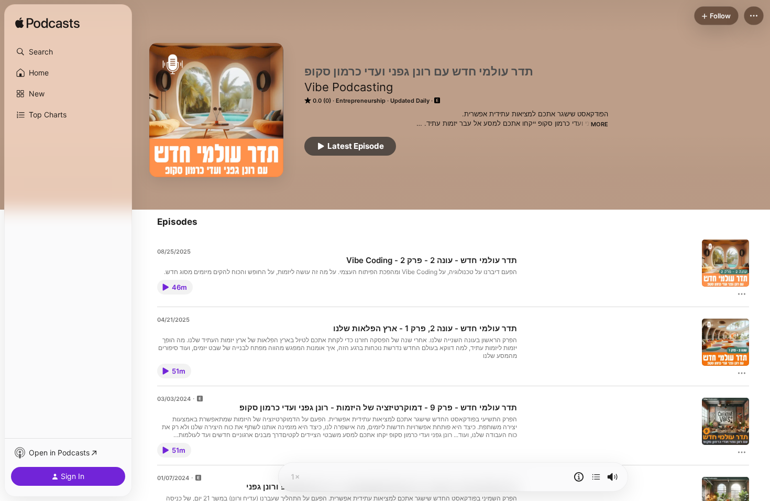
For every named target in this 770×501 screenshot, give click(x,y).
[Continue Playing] (596, 477)
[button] (68, 52)
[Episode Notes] (579, 477)
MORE (599, 124)
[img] (47, 23)
